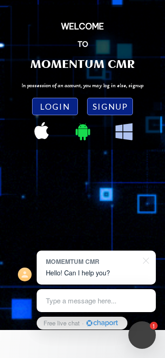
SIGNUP (110, 106)
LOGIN (55, 106)
